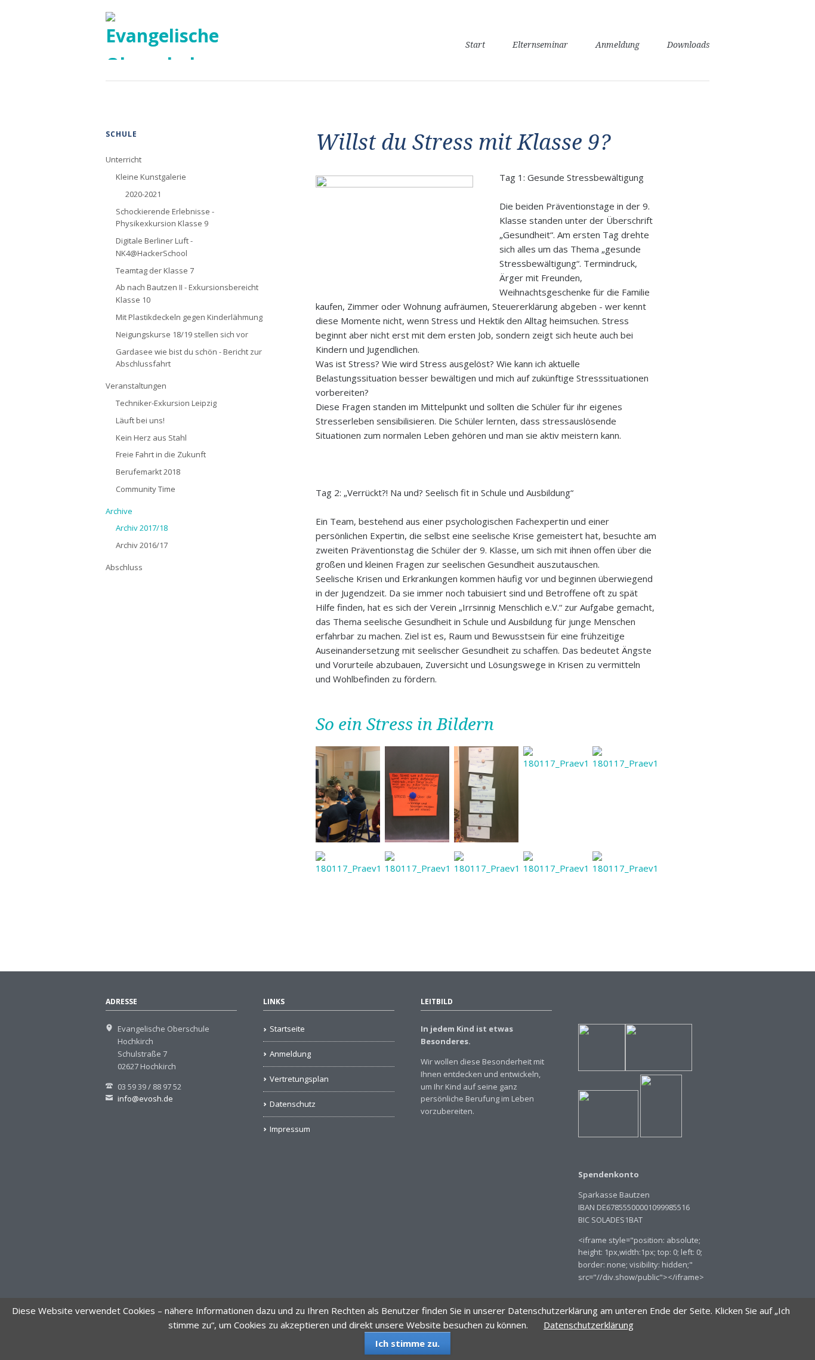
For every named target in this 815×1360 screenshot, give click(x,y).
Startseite (287, 1028)
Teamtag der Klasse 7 (155, 270)
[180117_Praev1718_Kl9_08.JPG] (417, 899)
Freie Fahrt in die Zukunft (161, 454)
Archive (119, 511)
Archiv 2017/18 (142, 527)
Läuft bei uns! (140, 420)
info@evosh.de (145, 1098)
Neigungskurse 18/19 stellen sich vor (182, 334)
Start (475, 45)
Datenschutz (293, 1104)
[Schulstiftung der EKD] (601, 1068)
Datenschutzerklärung (589, 1325)
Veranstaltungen (136, 385)
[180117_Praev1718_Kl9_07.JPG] (348, 899)
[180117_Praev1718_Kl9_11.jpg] (624, 899)
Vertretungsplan (299, 1078)
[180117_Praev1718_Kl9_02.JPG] (417, 794)
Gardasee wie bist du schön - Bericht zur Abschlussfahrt (189, 358)
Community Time (145, 489)
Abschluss (124, 567)
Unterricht (123, 159)
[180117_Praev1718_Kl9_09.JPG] (486, 899)
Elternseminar (540, 45)
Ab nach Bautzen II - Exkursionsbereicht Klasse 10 (187, 293)
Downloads (688, 45)
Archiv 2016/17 (142, 545)
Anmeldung (617, 45)
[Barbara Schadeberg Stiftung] (658, 1068)
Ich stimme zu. (407, 1343)
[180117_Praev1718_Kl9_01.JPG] (348, 794)
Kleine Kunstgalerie (151, 176)
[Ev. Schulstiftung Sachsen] (630, 1134)
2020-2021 (143, 194)
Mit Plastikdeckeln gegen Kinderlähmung (189, 317)
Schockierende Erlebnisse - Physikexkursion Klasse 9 (165, 217)
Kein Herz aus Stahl (151, 437)
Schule (121, 134)
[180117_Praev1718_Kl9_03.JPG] (486, 794)
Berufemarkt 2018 (148, 471)
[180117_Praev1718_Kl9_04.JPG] (555, 794)
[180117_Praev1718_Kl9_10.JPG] (555, 899)
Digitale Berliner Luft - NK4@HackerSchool (154, 247)
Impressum (290, 1129)
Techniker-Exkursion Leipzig (166, 403)
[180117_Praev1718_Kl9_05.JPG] (624, 794)
